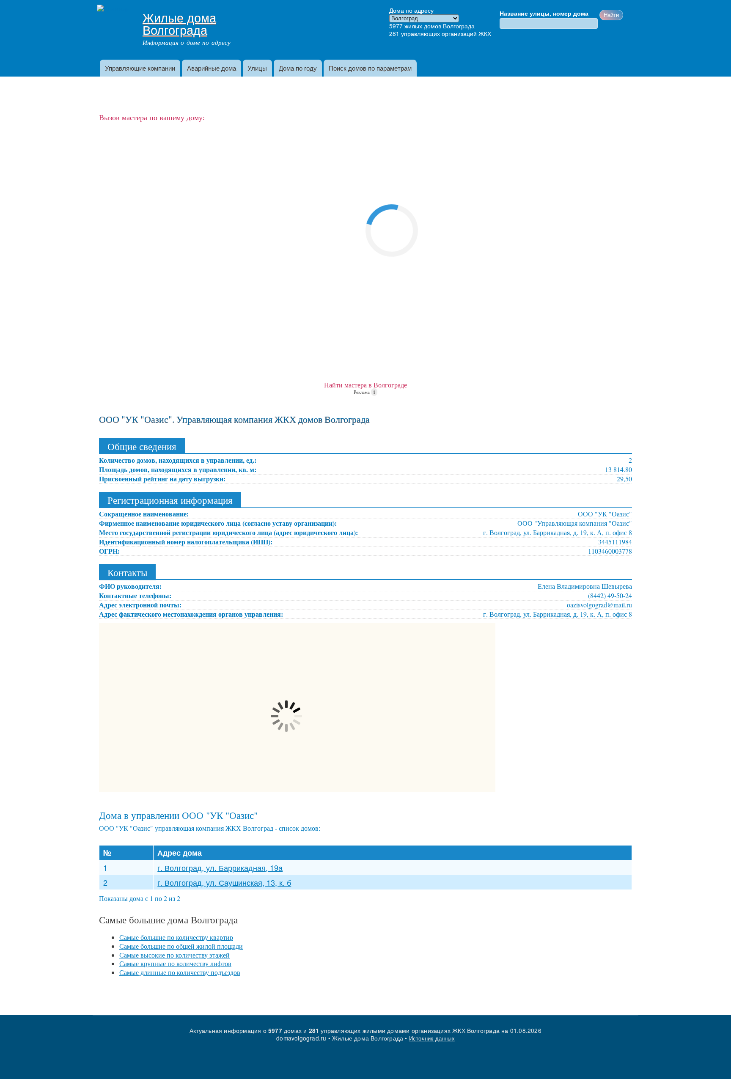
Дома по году (298, 67)
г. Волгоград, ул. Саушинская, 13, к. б (224, 882)
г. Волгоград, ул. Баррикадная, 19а (220, 867)
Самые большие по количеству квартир (176, 937)
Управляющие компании (140, 67)
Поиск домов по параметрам (370, 67)
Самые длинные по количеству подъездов (179, 972)
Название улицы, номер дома (544, 13)
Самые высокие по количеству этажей (174, 954)
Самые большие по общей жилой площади (181, 946)
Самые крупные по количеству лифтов (175, 963)
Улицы (257, 67)
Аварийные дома (211, 67)
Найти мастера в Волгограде (365, 384)
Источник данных (432, 1038)
